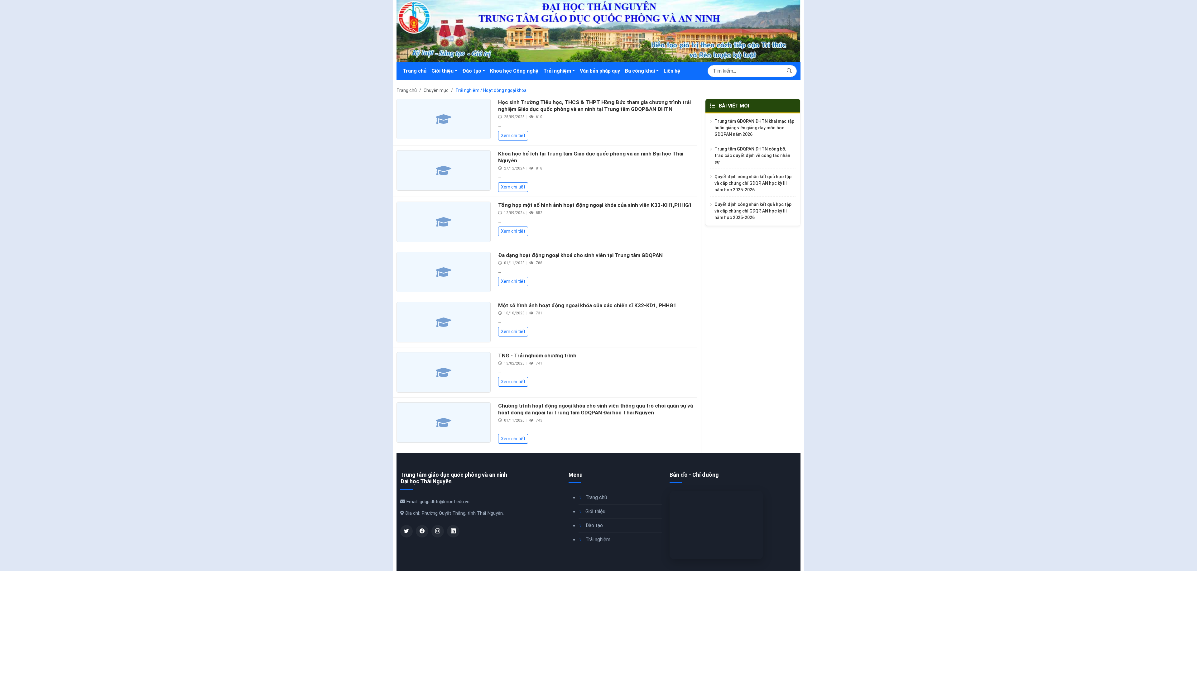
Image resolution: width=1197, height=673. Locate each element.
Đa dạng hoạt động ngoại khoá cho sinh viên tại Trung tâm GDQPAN (580, 255)
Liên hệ (672, 71)
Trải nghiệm (557, 71)
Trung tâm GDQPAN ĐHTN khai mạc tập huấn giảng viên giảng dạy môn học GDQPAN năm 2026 (754, 128)
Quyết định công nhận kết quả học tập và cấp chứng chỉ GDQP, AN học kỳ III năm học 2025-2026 (752, 183)
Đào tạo (471, 71)
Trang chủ (414, 71)
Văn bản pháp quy (600, 71)
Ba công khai (640, 71)
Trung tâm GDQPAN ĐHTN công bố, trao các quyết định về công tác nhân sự (752, 155)
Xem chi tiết (513, 135)
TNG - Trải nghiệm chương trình (537, 355)
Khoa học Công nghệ (514, 71)
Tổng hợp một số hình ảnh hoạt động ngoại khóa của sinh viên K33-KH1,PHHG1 (595, 205)
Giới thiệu (442, 71)
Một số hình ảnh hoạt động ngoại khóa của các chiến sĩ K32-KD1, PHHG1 (587, 305)
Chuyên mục (436, 90)
